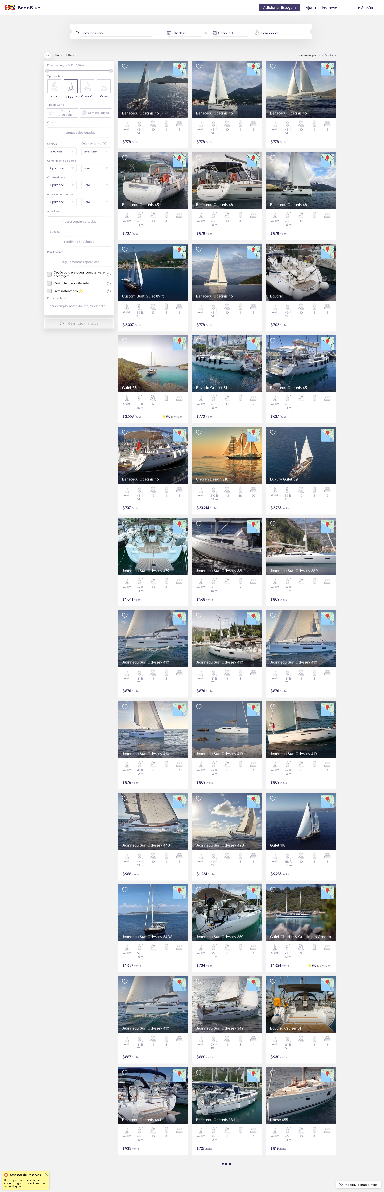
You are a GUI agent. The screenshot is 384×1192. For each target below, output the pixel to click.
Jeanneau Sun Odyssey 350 (220, 936)
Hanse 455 (279, 1119)
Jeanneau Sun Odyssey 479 (145, 570)
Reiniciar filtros (83, 323)
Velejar (69, 97)
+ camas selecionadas (79, 132)
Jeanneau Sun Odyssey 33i (219, 570)
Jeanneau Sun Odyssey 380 (294, 570)
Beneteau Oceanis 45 (140, 113)
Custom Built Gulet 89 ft (143, 296)
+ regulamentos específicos (79, 262)
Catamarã (86, 96)
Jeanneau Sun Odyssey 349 (220, 1028)
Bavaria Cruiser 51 (211, 387)
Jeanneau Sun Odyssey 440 (146, 845)
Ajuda (311, 7)
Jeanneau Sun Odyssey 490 (220, 845)
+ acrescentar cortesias (79, 221)
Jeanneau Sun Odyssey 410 (145, 662)
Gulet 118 (277, 845)
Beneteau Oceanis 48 (214, 204)
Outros (104, 96)
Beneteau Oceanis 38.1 (215, 1119)
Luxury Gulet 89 (284, 479)
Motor (53, 96)
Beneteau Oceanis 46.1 (141, 1119)
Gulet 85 (129, 387)
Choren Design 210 (212, 479)
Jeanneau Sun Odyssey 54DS (147, 936)
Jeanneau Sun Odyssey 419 (219, 753)
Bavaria (276, 296)
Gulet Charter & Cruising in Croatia (300, 936)
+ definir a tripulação (79, 242)
